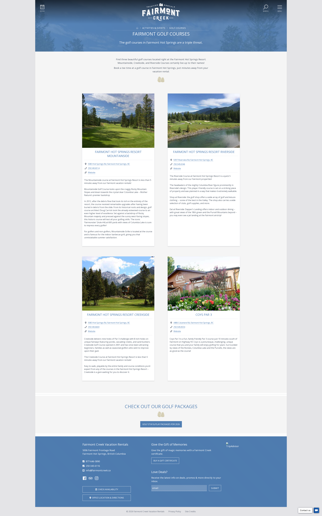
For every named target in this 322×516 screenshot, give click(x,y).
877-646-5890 (93, 461)
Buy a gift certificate (165, 460)
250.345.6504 (179, 327)
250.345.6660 (93, 327)
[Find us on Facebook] (85, 478)
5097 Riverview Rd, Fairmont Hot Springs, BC (193, 160)
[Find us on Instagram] (97, 478)
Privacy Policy (174, 511)
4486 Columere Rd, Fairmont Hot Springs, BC (193, 322)
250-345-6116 (93, 465)
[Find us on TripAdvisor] (91, 478)
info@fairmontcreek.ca (98, 470)
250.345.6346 (179, 164)
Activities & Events (153, 27)
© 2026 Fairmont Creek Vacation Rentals (145, 511)
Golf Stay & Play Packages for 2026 (161, 424)
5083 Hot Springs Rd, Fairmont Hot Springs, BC (109, 164)
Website (91, 172)
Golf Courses (177, 27)
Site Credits (190, 511)
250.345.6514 (93, 168)
